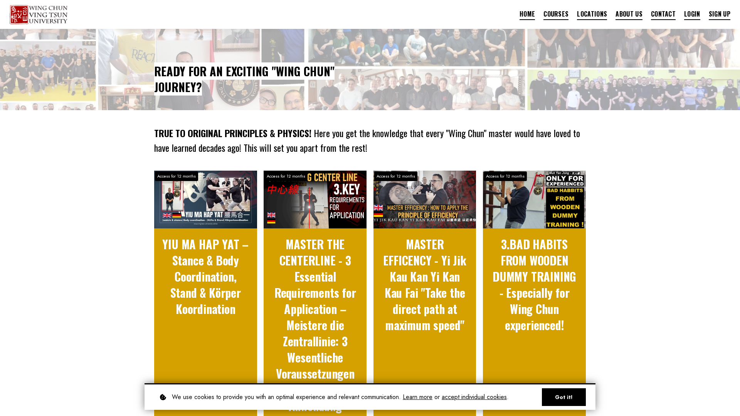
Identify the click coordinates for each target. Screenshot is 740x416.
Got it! (564, 397)
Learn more (417, 397)
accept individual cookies (474, 397)
